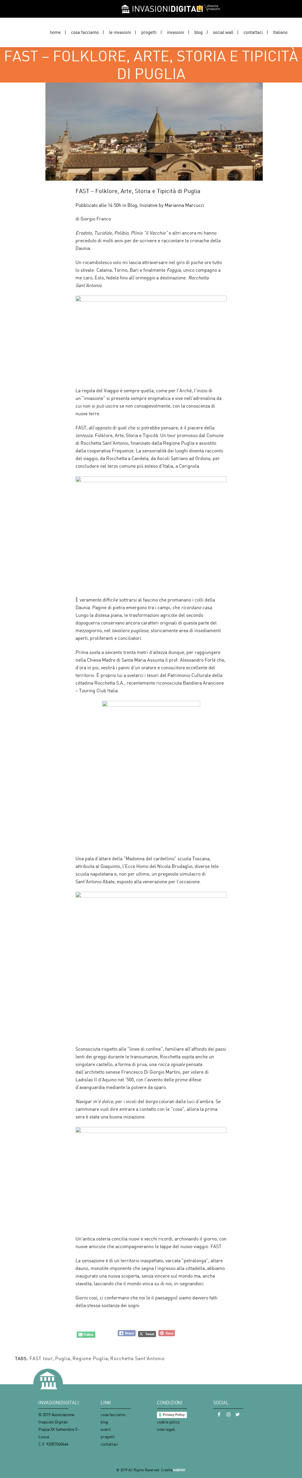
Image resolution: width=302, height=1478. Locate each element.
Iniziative (148, 205)
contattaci (109, 1443)
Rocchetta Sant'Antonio (137, 1358)
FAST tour (41, 1358)
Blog (132, 205)
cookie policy (168, 1421)
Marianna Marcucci (184, 205)
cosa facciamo (113, 1414)
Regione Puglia (90, 1358)
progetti (108, 1436)
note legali (166, 1429)
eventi (106, 1429)
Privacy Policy (174, 1415)
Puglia (62, 1358)
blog (104, 1421)
